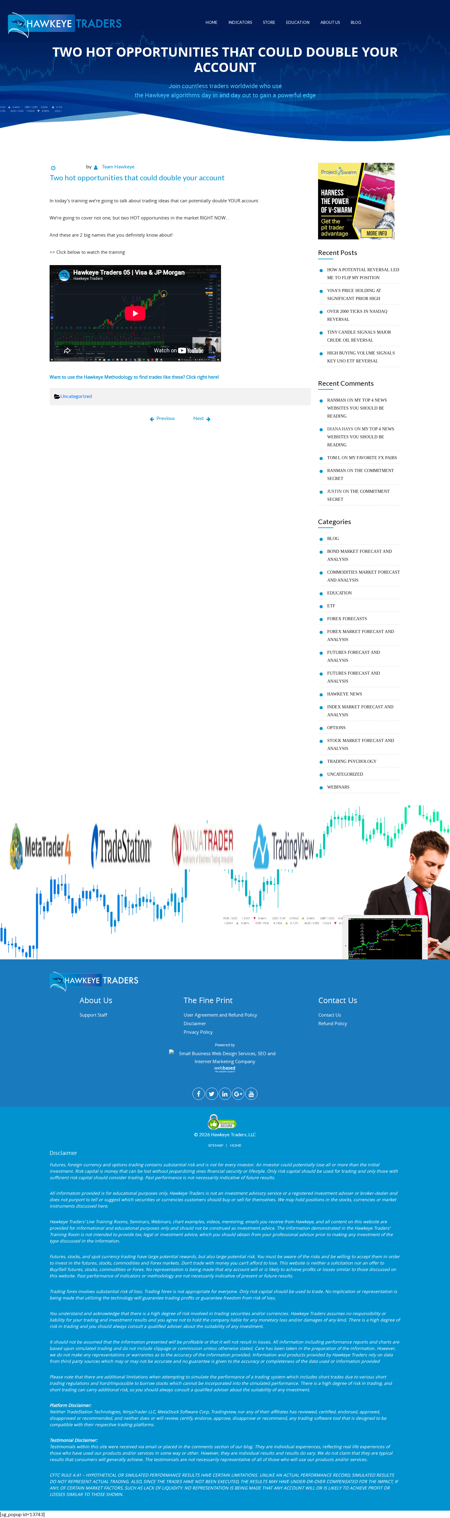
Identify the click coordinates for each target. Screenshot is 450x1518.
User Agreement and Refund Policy (220, 1015)
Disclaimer (195, 1023)
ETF (331, 606)
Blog (356, 22)
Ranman (336, 400)
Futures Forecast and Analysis (353, 656)
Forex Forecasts (347, 619)
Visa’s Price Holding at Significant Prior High (354, 294)
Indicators (240, 22)
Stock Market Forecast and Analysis (360, 744)
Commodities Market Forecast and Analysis (363, 576)
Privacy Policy (198, 1032)
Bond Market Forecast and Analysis (359, 555)
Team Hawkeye (118, 166)
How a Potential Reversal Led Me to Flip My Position (363, 274)
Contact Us (329, 1015)
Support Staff (93, 1015)
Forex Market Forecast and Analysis (360, 635)
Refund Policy (332, 1023)
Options (336, 727)
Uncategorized (76, 396)
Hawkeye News (344, 694)
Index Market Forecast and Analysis (360, 711)
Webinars (338, 787)
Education (297, 22)
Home (211, 22)
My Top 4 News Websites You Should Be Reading (357, 408)
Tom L (333, 457)
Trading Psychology (352, 761)
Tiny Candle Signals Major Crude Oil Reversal (359, 336)
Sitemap (215, 1145)
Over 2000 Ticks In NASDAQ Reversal (357, 315)
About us (330, 22)
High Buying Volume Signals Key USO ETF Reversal (361, 357)
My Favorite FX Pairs (373, 457)
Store (269, 22)
